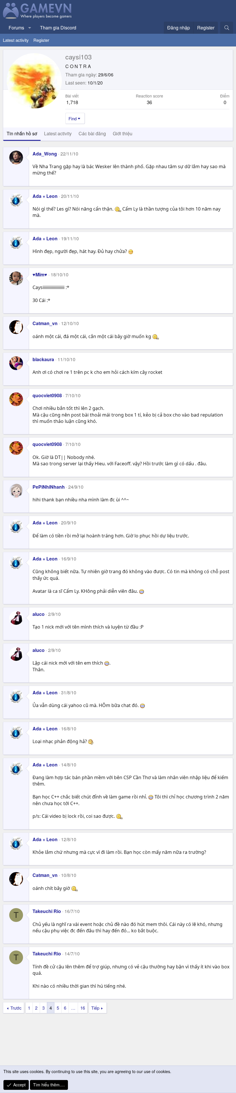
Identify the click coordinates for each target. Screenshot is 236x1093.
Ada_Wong (45, 153)
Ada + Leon (45, 196)
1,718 (72, 102)
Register (41, 40)
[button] (30, 28)
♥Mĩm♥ (40, 274)
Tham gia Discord (58, 27)
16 (82, 1008)
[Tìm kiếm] (226, 28)
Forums (16, 27)
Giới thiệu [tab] (122, 133)
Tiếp (95, 1008)
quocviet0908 (47, 395)
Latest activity (16, 40)
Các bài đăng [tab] (92, 133)
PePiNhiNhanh (49, 486)
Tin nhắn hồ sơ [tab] (22, 133)
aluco (39, 614)
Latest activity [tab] (58, 133)
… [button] (73, 1008)
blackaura (43, 359)
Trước (16, 1008)
